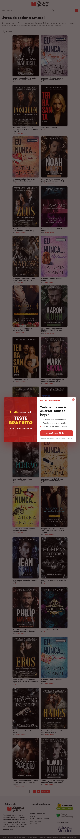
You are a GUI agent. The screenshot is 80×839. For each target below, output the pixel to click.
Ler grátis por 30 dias (56, 433)
